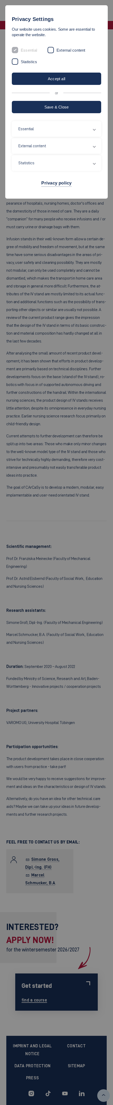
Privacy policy (56, 183)
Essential (29, 50)
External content (70, 50)
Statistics (29, 61)
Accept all (56, 79)
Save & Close (56, 107)
